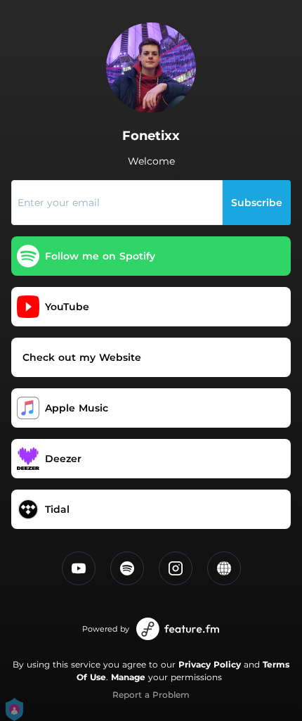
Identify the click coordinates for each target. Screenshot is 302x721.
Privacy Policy (209, 664)
